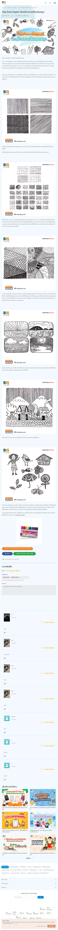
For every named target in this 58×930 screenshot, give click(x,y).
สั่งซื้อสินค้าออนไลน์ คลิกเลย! (23, 554)
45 (52, 624)
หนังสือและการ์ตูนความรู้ (33, 873)
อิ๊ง (12, 615)
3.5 (15, 572)
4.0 (16, 572)
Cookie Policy (15, 923)
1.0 (10, 572)
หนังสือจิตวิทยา (5, 873)
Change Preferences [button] (41, 926)
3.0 (14, 572)
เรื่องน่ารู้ (9, 7)
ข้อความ (4, 584)
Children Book (46, 867)
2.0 (12, 572)
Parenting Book (14, 867)
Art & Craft (16, 559)
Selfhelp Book (37, 867)
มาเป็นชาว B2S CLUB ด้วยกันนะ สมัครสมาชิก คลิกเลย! (17, 549)
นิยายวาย (23, 873)
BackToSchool (44, 873)
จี (11, 740)
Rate (3, 571)
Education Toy (34, 870)
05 (45, 624)
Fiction (29, 867)
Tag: (3, 559)
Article (14, 7)
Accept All (51, 926)
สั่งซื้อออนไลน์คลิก (20, 515)
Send (41, 897)
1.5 (11, 572)
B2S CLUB (4, 880)
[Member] (50, 3)
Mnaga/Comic (5, 870)
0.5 (9, 572)
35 (50, 624)
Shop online (5, 884)
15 (47, 624)
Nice (12, 640)
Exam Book (23, 867)
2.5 (13, 572)
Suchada (13, 717)
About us (4, 887)
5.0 (19, 572)
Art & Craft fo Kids (9, 559)
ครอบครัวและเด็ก (15, 873)
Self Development (49, 870)
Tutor (40, 870)
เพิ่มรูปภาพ (5, 575)
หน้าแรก (4, 7)
